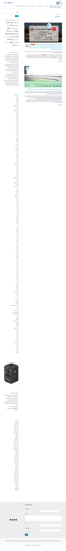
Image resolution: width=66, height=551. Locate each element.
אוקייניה (17, 102)
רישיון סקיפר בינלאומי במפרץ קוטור (55, 7)
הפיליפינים (17, 195)
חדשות (17, 216)
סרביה (56, 52)
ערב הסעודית (16, 291)
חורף (32, 51)
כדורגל (31, 92)
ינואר (61, 52)
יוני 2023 (17, 465)
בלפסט (17, 154)
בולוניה (17, 142)
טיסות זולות (51, 6)
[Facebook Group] (10, 2)
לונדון (15, 39)
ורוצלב (17, 205)
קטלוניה (48, 93)
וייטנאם (17, 202)
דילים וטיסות (50, 51)
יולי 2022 (17, 483)
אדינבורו (17, 98)
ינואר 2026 (17, 427)
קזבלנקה (17, 322)
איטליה (12, 20)
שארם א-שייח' (16, 342)
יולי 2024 (17, 451)
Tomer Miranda (15, 395)
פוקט (18, 298)
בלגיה (18, 151)
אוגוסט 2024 (16, 450)
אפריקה (17, 126)
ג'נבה (18, 167)
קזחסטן (17, 324)
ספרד (43, 91)
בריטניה (17, 160)
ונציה (18, 203)
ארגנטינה (17, 130)
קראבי (17, 333)
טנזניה (18, 223)
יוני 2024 (17, 453)
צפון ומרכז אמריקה (15, 312)
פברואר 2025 (16, 441)
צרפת (5, 42)
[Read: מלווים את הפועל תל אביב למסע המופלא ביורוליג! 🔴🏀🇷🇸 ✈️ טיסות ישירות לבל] (43, 32)
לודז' (18, 235)
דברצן (18, 179)
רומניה (17, 340)
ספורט (17, 282)
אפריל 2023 (16, 469)
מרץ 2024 (17, 458)
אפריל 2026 (16, 423)
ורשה (18, 209)
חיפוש (18, 12)
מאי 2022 (17, 486)
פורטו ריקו (17, 300)
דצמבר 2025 (16, 429)
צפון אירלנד (17, 310)
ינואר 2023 (17, 474)
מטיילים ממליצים (40, 6)
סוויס (13, 39)
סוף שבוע (28, 92)
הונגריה (17, 191)
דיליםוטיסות (41, 51)
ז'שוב (18, 210)
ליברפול (17, 238)
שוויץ (18, 345)
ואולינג (58, 92)
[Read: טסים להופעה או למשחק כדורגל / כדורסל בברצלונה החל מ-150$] (43, 76)
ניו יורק (17, 268)
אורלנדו (17, 104)
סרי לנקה (17, 287)
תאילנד (17, 350)
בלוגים (17, 153)
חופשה (48, 92)
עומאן (18, 289)
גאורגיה (17, 168)
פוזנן (18, 294)
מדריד (17, 244)
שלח (26, 534)
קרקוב (18, 335)
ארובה (17, 133)
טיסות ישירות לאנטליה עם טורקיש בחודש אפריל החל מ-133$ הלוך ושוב (11, 403)
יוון (8, 36)
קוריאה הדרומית (16, 321)
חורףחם (10, 31)
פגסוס (56, 93)
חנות (17, 6)
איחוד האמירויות (16, 105)
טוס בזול (45, 92)
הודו (18, 188)
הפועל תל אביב (35, 51)
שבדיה (17, 343)
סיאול (18, 273)
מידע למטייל (46, 6)
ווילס (18, 200)
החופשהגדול (17, 28)
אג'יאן (16, 20)
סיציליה (17, 277)
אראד (18, 128)
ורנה (18, 207)
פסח (6, 42)
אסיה (18, 125)
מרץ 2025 (17, 439)
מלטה (18, 254)
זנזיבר (18, 212)
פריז (18, 307)
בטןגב (15, 22)
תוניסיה (17, 352)
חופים (11, 28)
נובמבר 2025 (16, 430)
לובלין (18, 233)
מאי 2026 (17, 422)
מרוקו (18, 259)
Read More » (59, 61)
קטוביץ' (17, 326)
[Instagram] (8, 2)
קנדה (18, 329)
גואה (18, 172)
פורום (28, 6)
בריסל (17, 161)
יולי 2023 (17, 464)
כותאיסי (17, 228)
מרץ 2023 (17, 471)
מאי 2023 (17, 467)
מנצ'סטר (17, 256)
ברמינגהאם (17, 163)
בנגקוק (17, 156)
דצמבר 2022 (16, 476)
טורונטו (17, 219)
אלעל (46, 51)
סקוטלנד (17, 286)
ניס (18, 270)
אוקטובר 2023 (16, 460)
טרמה (10, 36)
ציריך (18, 308)
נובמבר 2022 (16, 478)
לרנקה (17, 242)
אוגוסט (14, 20)
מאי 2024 (17, 455)
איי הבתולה (17, 109)
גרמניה (17, 175)
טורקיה (17, 221)
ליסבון (18, 240)
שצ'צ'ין (17, 349)
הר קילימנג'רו (16, 196)
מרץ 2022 (17, 490)
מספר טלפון (27, 528)
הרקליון (17, 198)
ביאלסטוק (17, 149)
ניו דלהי (17, 265)
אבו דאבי (17, 97)
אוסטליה (17, 100)
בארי (18, 137)
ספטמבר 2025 (16, 432)
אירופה (54, 51)
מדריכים (17, 245)
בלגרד (44, 51)
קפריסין (17, 331)
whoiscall (16, 401)
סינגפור (17, 275)
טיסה (43, 92)
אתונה (18, 135)
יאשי (18, 224)
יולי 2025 (17, 434)
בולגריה (17, 140)
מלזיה (18, 252)
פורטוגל (17, 301)
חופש (51, 92)
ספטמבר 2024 (16, 448)
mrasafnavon (15, 408)
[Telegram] (4, 2)
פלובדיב (17, 303)
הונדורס (17, 193)
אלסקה (17, 118)
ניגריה (18, 263)
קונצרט (51, 93)
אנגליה (17, 121)
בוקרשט (17, 144)
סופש (61, 93)
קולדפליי (53, 93)
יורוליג (26, 51)
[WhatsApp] (6, 2)
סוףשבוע (58, 52)
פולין (7, 42)
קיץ (16, 45)
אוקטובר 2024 (16, 446)
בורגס (18, 146)
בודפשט (17, 139)
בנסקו (18, 158)
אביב (18, 20)
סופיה (25, 92)
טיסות (40, 92)
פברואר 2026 (16, 425)
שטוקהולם (17, 347)
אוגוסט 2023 (16, 462)
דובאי (18, 181)
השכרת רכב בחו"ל (32, 6)
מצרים (17, 258)
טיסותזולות (29, 51)
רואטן (18, 336)
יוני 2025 (17, 436)
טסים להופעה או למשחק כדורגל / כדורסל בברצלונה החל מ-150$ (44, 89)
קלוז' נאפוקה (16, 328)
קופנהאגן (17, 319)
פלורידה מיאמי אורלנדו (15, 305)
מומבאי (17, 247)
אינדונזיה (17, 112)
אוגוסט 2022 (16, 481)
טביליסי (17, 217)
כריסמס (18, 39)
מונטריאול (17, 249)
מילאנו (17, 251)
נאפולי (17, 261)
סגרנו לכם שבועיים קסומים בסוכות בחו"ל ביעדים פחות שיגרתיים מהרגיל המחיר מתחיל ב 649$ (12, 71)
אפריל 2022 (16, 488)
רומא (18, 338)
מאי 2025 (17, 437)
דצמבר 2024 (16, 443)
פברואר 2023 (16, 472)
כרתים (17, 231)
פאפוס (17, 293)
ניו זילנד (17, 266)
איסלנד (17, 114)
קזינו (18, 45)
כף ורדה (17, 230)
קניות (53, 52)
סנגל (18, 280)
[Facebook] (11, 2)
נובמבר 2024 (16, 444)
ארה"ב (5, 20)
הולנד (18, 189)
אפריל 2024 (16, 457)
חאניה (18, 214)
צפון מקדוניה (16, 314)
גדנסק (17, 170)
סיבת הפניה (27, 508)
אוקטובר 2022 (16, 479)
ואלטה (56, 92)
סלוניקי (17, 279)
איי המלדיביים (16, 111)
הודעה (26, 514)
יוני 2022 (17, 485)
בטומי (18, 147)
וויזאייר (53, 92)
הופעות (61, 92)
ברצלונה (50, 91)
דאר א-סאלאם (16, 177)
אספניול (37, 91)
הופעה (8, 25)
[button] (43, 6)
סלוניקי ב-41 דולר (12, 406)
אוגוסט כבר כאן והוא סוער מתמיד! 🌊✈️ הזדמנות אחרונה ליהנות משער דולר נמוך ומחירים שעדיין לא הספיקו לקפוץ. (12, 66)
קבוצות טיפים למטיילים (57, 6)
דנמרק (17, 184)
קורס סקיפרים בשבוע (22, 6)
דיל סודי (31, 91)
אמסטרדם (17, 119)
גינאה (18, 174)
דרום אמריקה (16, 186)
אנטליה (17, 123)
